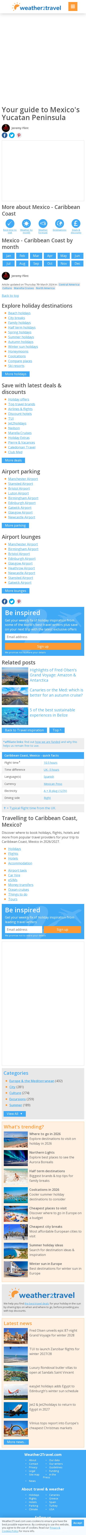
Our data (54, 1460)
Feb (22, 256)
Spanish (49, 776)
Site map (34, 1474)
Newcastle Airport (21, 517)
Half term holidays (22, 327)
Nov (64, 263)
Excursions (17, 1099)
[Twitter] (12, 135)
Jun (77, 256)
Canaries (54, 1495)
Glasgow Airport (20, 512)
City (12, 1087)
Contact (33, 1463)
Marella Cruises (24, 288)
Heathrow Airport (21, 568)
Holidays (14, 849)
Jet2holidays (17, 423)
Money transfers (20, 885)
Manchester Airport (23, 479)
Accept (77, 1523)
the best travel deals (37, 1303)
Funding (54, 1471)
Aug (22, 263)
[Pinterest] (19, 135)
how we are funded (47, 742)
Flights (13, 853)
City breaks (16, 318)
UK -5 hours (51, 769)
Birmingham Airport (23, 498)
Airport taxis (17, 870)
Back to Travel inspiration (24, 730)
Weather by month (26, 231)
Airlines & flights (20, 409)
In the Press (49, 1476)
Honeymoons (18, 351)
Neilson (14, 428)
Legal (32, 1471)
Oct (49, 263)
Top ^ (57, 730)
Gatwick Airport (19, 507)
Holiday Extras (19, 437)
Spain (52, 1502)
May (63, 256)
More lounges (15, 591)
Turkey (53, 1505)
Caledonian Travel (21, 447)
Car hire (14, 875)
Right (47, 798)
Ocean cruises (18, 889)
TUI (11, 418)
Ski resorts (16, 366)
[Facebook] (4, 135)
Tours (12, 899)
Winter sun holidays (23, 346)
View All (15, 1113)
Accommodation (20, 863)
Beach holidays (19, 313)
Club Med (15, 452)
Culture (7, 288)
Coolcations (17, 356)
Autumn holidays (20, 342)
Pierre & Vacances (21, 442)
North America (45, 288)
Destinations (59, 229)
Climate (33, 1509)
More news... (16, 1442)
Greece (53, 1498)
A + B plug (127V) (55, 791)
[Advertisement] (43, 59)
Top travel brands (21, 404)
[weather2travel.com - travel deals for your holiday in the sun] (36, 10)
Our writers (56, 1463)
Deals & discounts (76, 231)
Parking (33, 1505)
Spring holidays (19, 332)
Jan (8, 256)
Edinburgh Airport (22, 503)
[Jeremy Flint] (6, 279)
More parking (15, 525)
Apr (50, 256)
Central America (69, 284)
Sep (36, 263)
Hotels (13, 858)
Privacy (33, 1467)
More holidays (15, 374)
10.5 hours (50, 763)
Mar (36, 256)
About (32, 1460)
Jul (8, 263)
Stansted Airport (20, 483)
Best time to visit (10, 231)
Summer (15, 1105)
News (32, 1481)
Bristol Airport (19, 488)
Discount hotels (20, 414)
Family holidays (19, 322)
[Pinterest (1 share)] (19, 602)
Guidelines (55, 1467)
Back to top (10, 295)
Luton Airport (18, 493)
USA (51, 1509)
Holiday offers (18, 399)
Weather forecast (43, 231)
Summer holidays (21, 337)
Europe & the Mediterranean (31, 1081)
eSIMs (12, 880)
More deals (13, 460)
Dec (77, 263)
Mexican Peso (53, 784)
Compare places (20, 361)
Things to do (17, 894)
